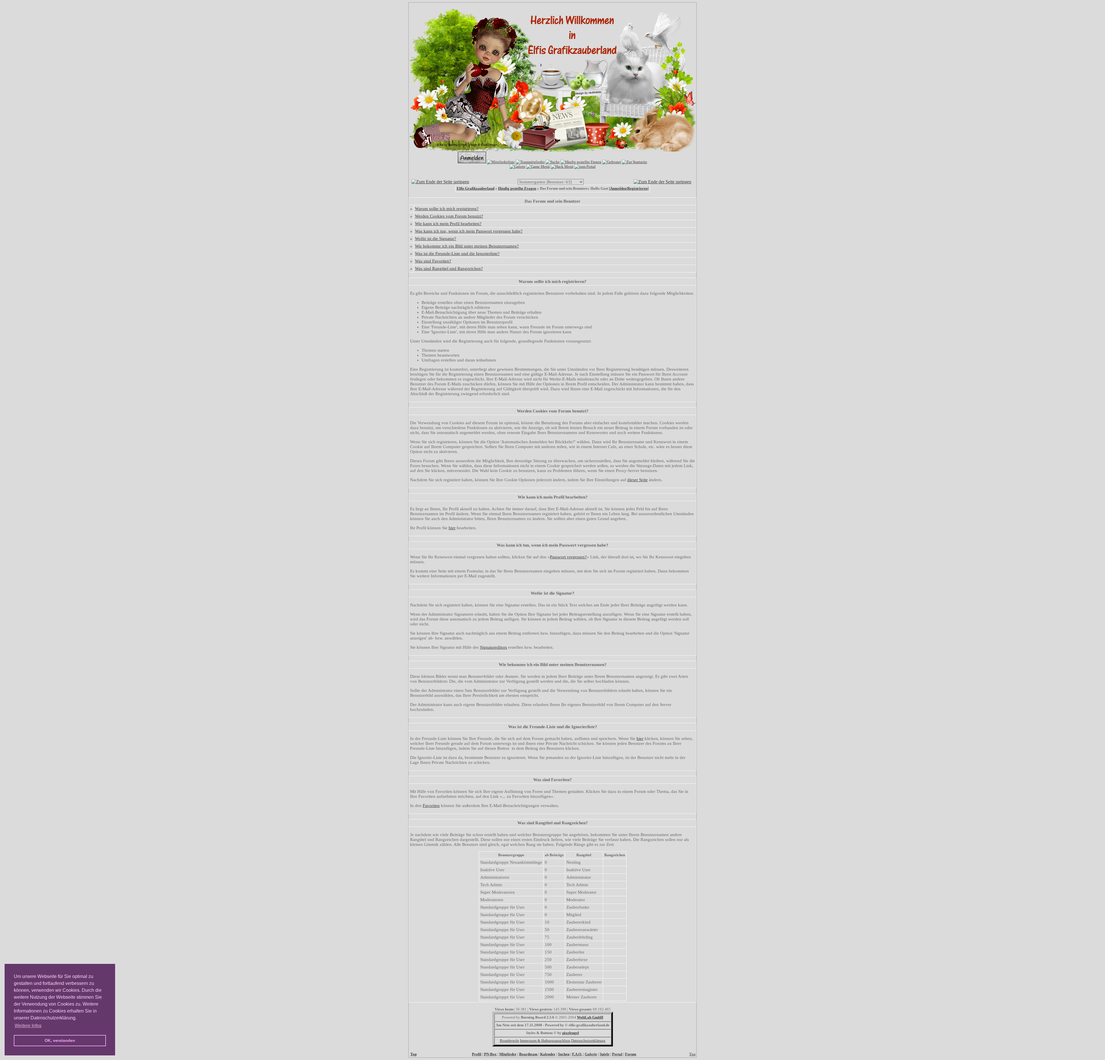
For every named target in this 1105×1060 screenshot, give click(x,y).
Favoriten (431, 805)
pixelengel (570, 1033)
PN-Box (490, 1054)
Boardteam (528, 1054)
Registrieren (637, 188)
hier (452, 528)
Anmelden (618, 188)
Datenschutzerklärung (588, 1040)
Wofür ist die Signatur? (435, 238)
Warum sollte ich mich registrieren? (447, 208)
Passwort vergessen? (568, 557)
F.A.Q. (577, 1054)
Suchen (563, 1054)
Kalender (547, 1054)
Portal (617, 1054)
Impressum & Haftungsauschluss (545, 1040)
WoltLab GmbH (590, 1017)
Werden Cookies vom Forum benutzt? (449, 216)
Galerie (591, 1054)
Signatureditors (493, 647)
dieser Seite (637, 479)
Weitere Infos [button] (28, 1025)
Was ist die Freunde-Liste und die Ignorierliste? (457, 253)
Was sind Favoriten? (433, 261)
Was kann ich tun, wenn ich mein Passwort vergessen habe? (469, 231)
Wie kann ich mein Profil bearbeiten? (448, 223)
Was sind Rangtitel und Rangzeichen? (449, 268)
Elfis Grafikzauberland (475, 188)
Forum (630, 1054)
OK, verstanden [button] (60, 1040)
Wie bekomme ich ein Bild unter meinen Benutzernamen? (467, 246)
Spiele (604, 1054)
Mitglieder (508, 1054)
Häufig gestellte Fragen (517, 188)
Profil (476, 1054)
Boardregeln (509, 1040)
